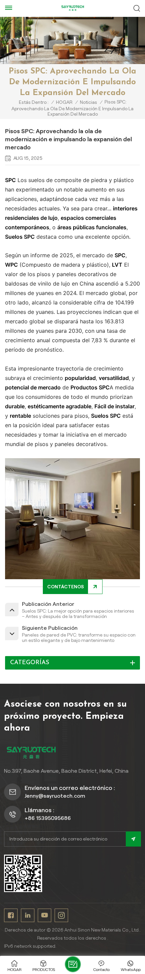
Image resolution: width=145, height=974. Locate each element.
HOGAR (64, 102)
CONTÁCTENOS (65, 586)
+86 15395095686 (48, 818)
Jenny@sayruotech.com (55, 796)
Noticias (88, 102)
